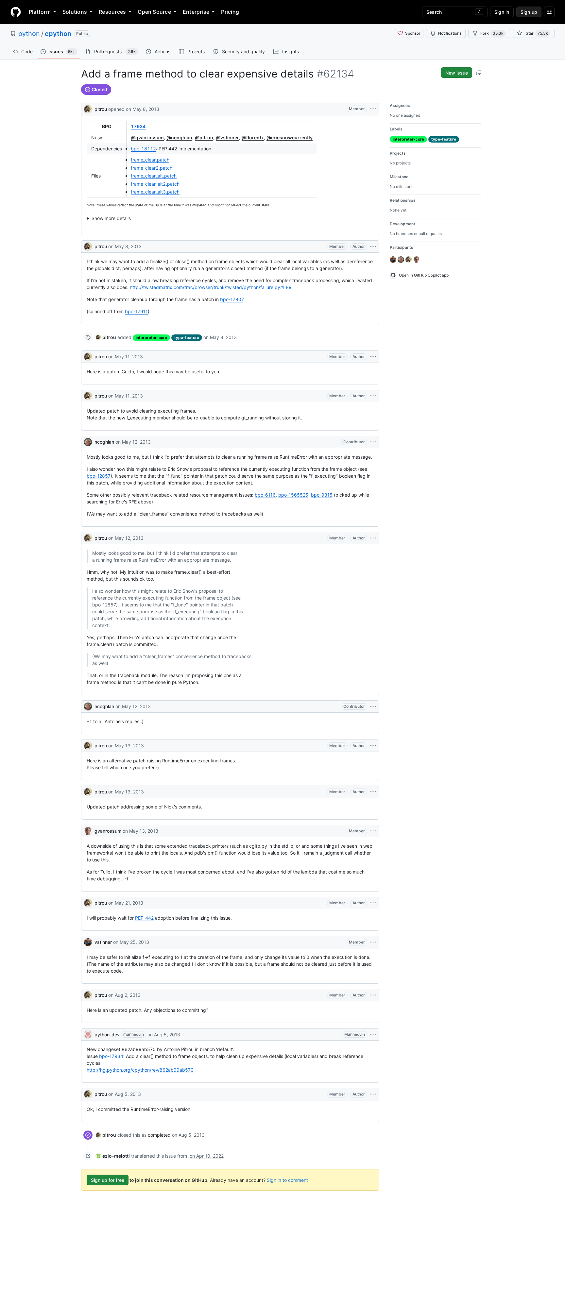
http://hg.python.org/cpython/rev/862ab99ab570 (140, 1070)
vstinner (103, 942)
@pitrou (204, 137)
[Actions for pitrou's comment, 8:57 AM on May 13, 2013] (373, 745)
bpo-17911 (136, 311)
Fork (492, 33)
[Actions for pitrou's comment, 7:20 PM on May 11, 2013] (373, 356)
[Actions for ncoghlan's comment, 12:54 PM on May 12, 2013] (373, 706)
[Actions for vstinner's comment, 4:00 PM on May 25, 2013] (373, 942)
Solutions (74, 11)
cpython (58, 34)
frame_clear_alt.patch (154, 175)
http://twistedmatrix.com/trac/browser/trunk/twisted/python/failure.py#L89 (211, 287)
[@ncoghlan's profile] (88, 442)
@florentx (253, 137)
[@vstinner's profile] (88, 942)
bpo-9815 (322, 495)
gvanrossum (107, 831)
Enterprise (196, 11)
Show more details (111, 218)
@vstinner (227, 137)
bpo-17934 (111, 1056)
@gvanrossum (147, 137)
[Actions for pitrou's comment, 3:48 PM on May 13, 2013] (373, 791)
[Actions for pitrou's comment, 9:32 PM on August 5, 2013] (373, 1094)
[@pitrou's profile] (88, 108)
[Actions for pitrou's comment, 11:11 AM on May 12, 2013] (373, 538)
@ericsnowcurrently (289, 137)
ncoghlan (104, 442)
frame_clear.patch (150, 159)
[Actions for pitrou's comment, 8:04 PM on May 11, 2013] (373, 395)
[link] (106, 337)
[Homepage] (15, 12)
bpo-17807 (231, 299)
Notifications (449, 33)
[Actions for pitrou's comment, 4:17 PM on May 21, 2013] (373, 903)
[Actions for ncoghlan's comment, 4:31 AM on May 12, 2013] (373, 442)
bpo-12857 (99, 476)
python (29, 34)
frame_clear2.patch (151, 168)
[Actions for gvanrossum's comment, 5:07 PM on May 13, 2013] (373, 831)
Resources (112, 11)
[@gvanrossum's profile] (88, 831)
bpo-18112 (143, 148)
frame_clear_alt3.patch (155, 192)
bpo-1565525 (293, 495)
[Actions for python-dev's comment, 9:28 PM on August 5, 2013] (373, 1034)
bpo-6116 (265, 495)
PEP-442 (144, 918)
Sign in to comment (287, 1180)
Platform (40, 11)
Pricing (230, 11)
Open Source (154, 11)
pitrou (100, 109)
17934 (138, 126)
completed (159, 1135)
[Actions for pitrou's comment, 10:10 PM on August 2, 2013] (373, 995)
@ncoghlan (179, 137)
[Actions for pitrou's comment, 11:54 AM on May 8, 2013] (373, 246)
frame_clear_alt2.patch (155, 184)
